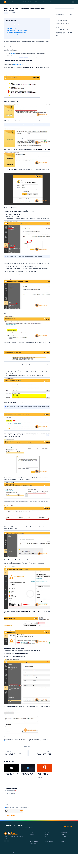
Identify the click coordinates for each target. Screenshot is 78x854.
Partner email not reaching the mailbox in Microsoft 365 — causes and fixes (64, 14)
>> (47, 434)
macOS (22, 1)
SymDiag (12, 53)
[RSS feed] (8, 841)
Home (9, 1)
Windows (37, 1)
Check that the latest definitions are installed (16, 32)
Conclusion (9, 37)
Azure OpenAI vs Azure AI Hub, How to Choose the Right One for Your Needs (64, 34)
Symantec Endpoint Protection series (12, 740)
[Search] (73, 2)
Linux (17, 1)
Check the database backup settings (15, 34)
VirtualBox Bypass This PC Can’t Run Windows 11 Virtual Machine (28, 775)
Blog (13, 1)
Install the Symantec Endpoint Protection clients (17, 30)
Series (44, 1)
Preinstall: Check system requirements (15, 24)
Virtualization (28, 1)
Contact (52, 1)
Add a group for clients (11, 28)
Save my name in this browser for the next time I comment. (17, 807)
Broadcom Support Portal (18, 64)
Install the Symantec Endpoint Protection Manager (17, 26)
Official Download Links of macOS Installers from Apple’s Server (11, 775)
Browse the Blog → (68, 826)
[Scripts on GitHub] (5, 841)
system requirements (23, 57)
